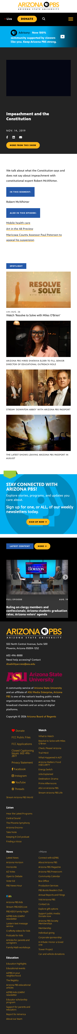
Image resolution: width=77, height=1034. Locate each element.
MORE (41, 546)
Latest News (12, 857)
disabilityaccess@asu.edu (20, 664)
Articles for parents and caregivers (18, 941)
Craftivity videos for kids (18, 930)
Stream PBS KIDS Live (16, 907)
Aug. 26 (13, 312)
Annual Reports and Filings (51, 895)
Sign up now (37, 522)
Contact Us (43, 904)
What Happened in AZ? (50, 757)
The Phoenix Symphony (18, 823)
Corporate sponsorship (50, 937)
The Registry (12, 980)
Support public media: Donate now (49, 915)
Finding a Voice (13, 841)
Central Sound (13, 818)
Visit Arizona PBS (46, 899)
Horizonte (11, 867)
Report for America (16, 1014)
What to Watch (46, 736)
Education (12, 957)
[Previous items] (11, 577)
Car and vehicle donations (51, 954)
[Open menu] (70, 19)
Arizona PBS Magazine (49, 867)
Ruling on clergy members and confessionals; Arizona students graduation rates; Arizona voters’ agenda (36, 610)
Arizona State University (48, 688)
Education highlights (16, 963)
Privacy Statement (22, 762)
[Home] (38, 6)
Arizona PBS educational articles (18, 986)
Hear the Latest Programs (19, 813)
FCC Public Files (21, 737)
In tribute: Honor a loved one (50, 943)
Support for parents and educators (18, 1008)
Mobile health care (18, 223)
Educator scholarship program (16, 1001)
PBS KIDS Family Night (17, 911)
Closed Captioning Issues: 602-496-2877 (23, 753)
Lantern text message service (17, 925)
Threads (19, 789)
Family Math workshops (18, 947)
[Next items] (65, 577)
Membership (44, 928)
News (9, 851)
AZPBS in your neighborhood (13, 974)
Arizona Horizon (14, 862)
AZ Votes (10, 871)
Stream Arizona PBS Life (50, 792)
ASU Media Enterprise (40, 692)
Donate (20, 730)
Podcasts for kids (14, 935)
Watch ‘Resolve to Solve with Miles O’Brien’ (33, 315)
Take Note (11, 832)
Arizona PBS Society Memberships (48, 922)
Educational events (15, 968)
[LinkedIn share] (15, 137)
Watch (42, 730)
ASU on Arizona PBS (48, 788)
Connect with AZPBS (48, 857)
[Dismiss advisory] (62, 37)
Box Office (43, 881)
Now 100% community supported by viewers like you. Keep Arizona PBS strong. (33, 37)
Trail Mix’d (43, 753)
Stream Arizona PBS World (19, 797)
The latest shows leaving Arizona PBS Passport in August (37, 456)
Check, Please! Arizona (49, 748)
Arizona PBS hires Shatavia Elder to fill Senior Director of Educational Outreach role (35, 362)
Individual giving (46, 932)
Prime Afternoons (47, 783)
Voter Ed (10, 881)
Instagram (20, 775)
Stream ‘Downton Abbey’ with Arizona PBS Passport (38, 409)
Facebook (19, 769)
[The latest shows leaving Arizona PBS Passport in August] (38, 416)
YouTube (20, 782)
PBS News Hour (14, 885)
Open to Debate (14, 876)
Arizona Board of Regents (41, 716)
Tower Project (45, 949)
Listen (10, 807)
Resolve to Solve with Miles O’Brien (51, 742)
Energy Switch (45, 769)
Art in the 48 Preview (19, 228)
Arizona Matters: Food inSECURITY (49, 763)
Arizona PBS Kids (14, 902)
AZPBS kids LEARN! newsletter (15, 917)
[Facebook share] (9, 137)
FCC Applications (22, 744)
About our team (14, 1019)
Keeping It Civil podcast (17, 836)
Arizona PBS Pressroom (50, 871)
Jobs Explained (45, 774)
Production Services (48, 885)
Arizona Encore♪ (14, 827)
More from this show (23, 145)
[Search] (43, 19)
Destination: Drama (48, 778)
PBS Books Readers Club (50, 890)
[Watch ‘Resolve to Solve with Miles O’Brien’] (38, 273)
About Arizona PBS (47, 862)
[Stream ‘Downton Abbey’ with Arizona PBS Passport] (38, 371)
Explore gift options (48, 908)
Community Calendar (49, 876)
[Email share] (22, 137)
